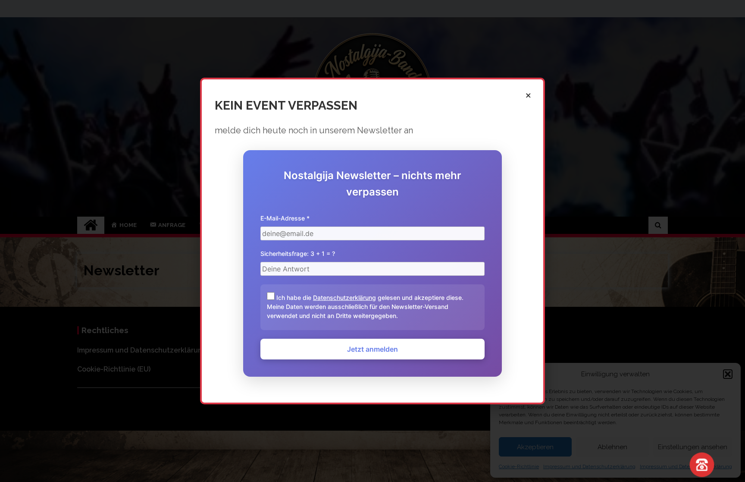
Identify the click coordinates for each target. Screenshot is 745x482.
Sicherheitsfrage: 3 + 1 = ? (297, 253)
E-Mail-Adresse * (285, 218)
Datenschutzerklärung (344, 297)
